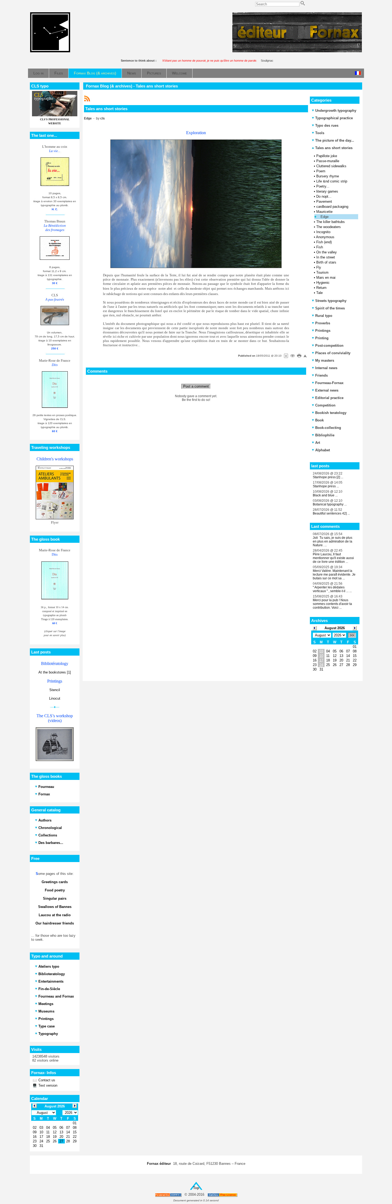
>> (352, 635)
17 (321, 660)
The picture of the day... (334, 140)
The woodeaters (328, 227)
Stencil (54, 690)
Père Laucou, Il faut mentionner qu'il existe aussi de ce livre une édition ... (333, 558)
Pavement (324, 202)
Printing (322, 338)
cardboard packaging (332, 207)
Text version (47, 1085)
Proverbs (322, 323)
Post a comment (196, 386)
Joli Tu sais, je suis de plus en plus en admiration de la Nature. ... (332, 541)
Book (319, 420)
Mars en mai (325, 278)
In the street (325, 257)
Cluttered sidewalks (331, 166)
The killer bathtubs (330, 222)
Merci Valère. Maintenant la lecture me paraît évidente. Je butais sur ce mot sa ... (334, 574)
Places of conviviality (332, 353)
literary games (327, 191)
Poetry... (322, 186)
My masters (324, 360)
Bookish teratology (330, 413)
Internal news (326, 368)
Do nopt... (323, 196)
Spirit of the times (330, 308)
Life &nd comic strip (331, 181)
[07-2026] (315, 628)
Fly (318, 267)
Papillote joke (326, 156)
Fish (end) (324, 242)
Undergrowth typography (335, 111)
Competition (325, 405)
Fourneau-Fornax (329, 383)
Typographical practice (334, 118)
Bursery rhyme (327, 176)
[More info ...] (222, 1194)
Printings (322, 331)
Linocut (54, 698)
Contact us (46, 1080)
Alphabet (322, 450)
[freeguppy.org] (168, 1194)
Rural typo (323, 316)
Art (317, 443)
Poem (320, 171)
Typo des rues (326, 125)
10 (321, 656)
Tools (319, 133)
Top (196, 1188)
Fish (319, 247)
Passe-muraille (327, 161)
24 (321, 665)
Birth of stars (326, 262)
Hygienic (323, 283)
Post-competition (329, 346)
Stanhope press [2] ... (328, 477)
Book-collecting (328, 428)
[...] (297, 51)
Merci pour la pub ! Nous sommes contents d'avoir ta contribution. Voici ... (332, 603)
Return (321, 288)
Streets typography (330, 301)
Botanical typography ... (330, 504)
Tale (319, 293)
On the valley (326, 252)
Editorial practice (329, 398)
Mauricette (324, 212)
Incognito (323, 232)
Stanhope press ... (326, 486)
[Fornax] (50, 51)
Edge (325, 217)
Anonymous (325, 237)
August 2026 (335, 628)
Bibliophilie (324, 435)
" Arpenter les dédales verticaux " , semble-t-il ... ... (332, 589)
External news (326, 390)
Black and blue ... (325, 495)
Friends (321, 375)
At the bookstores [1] (54, 672)
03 (321, 651)
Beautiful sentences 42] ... (331, 513)
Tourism (322, 272)
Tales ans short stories (333, 148)
